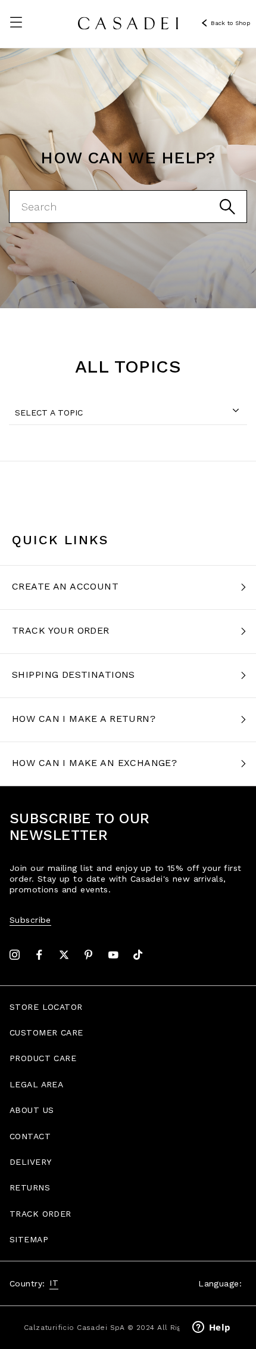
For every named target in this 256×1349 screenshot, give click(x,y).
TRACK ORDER (40, 1213)
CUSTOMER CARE (46, 1032)
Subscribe (30, 920)
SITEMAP (29, 1239)
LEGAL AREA (36, 1084)
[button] (16, 22)
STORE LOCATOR (46, 1007)
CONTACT (30, 1136)
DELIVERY (30, 1162)
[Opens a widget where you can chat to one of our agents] (211, 1328)
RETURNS (30, 1187)
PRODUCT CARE (43, 1058)
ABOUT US (32, 1110)
